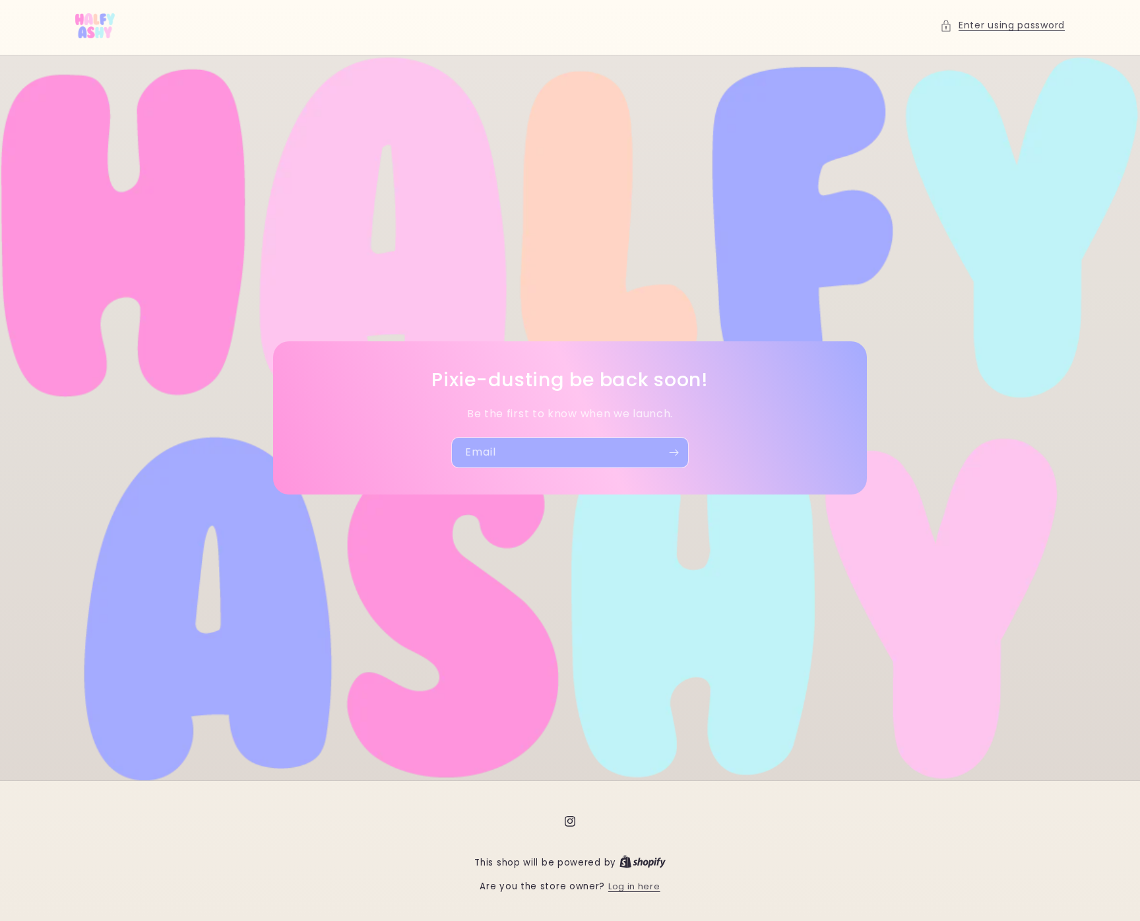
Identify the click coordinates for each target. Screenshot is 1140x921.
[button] (1002, 25)
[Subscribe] (673, 452)
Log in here (634, 886)
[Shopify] (642, 862)
